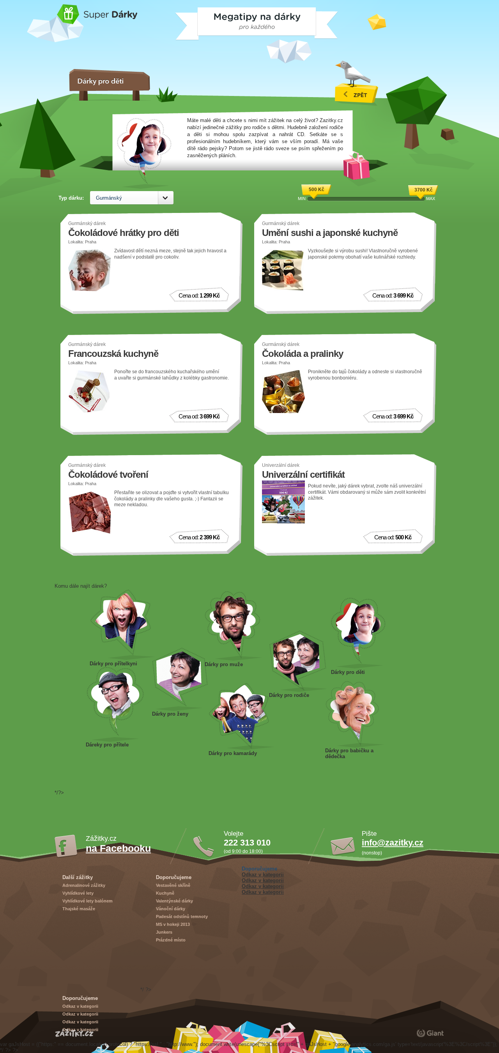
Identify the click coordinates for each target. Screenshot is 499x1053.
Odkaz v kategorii (263, 875)
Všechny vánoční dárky (356, 83)
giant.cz (430, 1032)
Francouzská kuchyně (113, 353)
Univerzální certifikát (303, 474)
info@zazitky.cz (392, 842)
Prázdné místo (171, 940)
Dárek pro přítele (115, 704)
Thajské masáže (78, 908)
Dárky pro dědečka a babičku (354, 714)
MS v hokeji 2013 (173, 924)
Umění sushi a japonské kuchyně (330, 232)
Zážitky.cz (74, 1033)
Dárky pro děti (358, 633)
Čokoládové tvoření (108, 474)
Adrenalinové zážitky (83, 885)
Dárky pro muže (233, 626)
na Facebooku (118, 848)
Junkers (164, 932)
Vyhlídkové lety (78, 893)
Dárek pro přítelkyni (122, 625)
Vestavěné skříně (173, 885)
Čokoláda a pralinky (302, 353)
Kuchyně (165, 893)
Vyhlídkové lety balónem (87, 901)
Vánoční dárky (170, 908)
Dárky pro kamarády (241, 716)
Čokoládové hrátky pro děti (123, 232)
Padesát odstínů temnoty (182, 916)
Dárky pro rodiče (297, 661)
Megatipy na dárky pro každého (195, 21)
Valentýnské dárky (174, 901)
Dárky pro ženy (180, 679)
